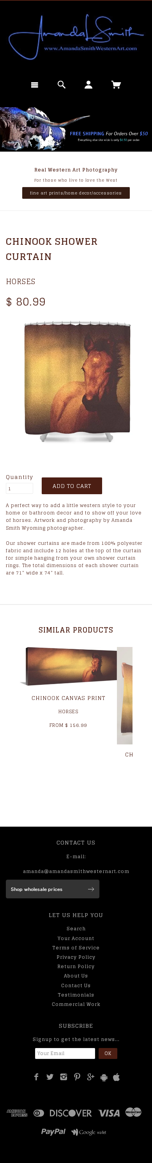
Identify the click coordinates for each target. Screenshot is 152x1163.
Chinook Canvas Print (68, 698)
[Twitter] (50, 1077)
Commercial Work (76, 1004)
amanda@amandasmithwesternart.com (76, 871)
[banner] (76, 37)
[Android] (104, 1077)
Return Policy (76, 966)
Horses (20, 281)
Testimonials (76, 995)
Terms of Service (76, 948)
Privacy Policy (76, 957)
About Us (76, 976)
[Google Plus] (91, 1077)
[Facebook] (36, 1077)
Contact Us (76, 985)
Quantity (19, 477)
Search (76, 928)
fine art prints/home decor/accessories (76, 192)
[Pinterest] (77, 1077)
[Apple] (116, 1077)
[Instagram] (64, 1077)
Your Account (76, 938)
